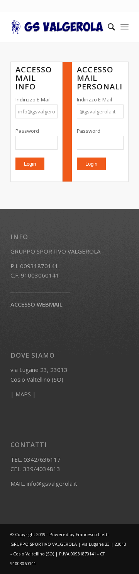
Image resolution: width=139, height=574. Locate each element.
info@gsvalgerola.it (52, 483)
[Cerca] (107, 26)
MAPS (23, 394)
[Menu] (124, 26)
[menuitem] (107, 26)
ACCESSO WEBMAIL (36, 304)
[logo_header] (57, 26)
